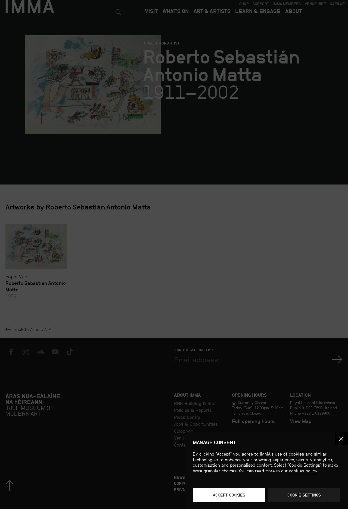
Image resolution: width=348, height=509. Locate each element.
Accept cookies (229, 495)
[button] (341, 438)
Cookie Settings (304, 495)
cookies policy (303, 470)
